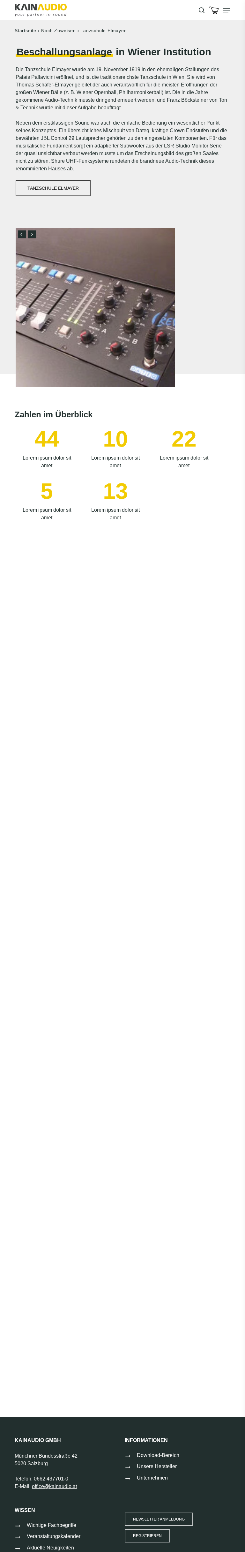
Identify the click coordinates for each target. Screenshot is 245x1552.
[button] (226, 10)
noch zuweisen (58, 30)
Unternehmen (152, 1477)
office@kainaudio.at (54, 1486)
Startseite (25, 30)
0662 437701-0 (51, 1478)
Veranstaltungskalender (53, 1536)
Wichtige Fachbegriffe (51, 1525)
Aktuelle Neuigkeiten (50, 1547)
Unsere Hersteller (157, 1466)
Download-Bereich (158, 1455)
